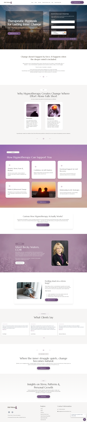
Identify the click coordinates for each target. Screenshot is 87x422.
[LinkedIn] (12, 412)
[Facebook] (9, 412)
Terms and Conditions (16, 415)
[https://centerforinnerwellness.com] (23, 407)
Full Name (53, 19)
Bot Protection (53, 30)
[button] (73, 39)
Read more (4, 329)
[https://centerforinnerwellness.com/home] (8, 2)
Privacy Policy (10, 415)
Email (52, 24)
